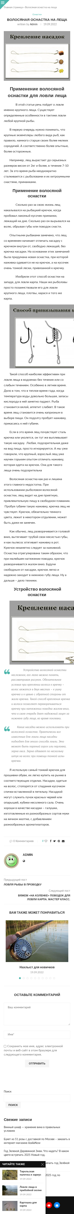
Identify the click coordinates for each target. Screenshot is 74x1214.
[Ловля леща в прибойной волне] (9, 1190)
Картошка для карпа (28, 1204)
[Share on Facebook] (50, 841)
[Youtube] (49, 1205)
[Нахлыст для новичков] (37, 941)
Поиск (7, 1091)
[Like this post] (46, 841)
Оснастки (37, 14)
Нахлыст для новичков (37, 967)
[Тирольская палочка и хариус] (9, 1175)
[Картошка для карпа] (9, 1206)
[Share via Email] (63, 841)
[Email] (57, 1205)
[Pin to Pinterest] (59, 841)
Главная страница (13, 7)
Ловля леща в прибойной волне (31, 1189)
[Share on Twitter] (54, 841)
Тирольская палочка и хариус (30, 1173)
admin (34, 24)
